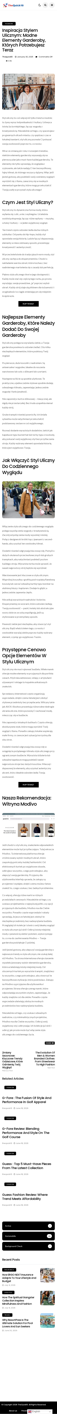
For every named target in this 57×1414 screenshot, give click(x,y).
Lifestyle (8, 1292)
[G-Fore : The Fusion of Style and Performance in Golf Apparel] (28, 1088)
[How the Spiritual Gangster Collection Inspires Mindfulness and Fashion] (47, 1298)
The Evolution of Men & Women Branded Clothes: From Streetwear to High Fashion (44, 1060)
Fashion (9, 24)
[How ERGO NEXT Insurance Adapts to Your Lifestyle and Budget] (47, 1275)
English (36, 1411)
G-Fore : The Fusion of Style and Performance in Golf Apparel (26, 1100)
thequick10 (7, 57)
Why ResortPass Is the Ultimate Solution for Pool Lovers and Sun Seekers (17, 1323)
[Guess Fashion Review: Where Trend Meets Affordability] (28, 1184)
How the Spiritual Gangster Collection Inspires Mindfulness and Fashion (18, 1301)
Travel (7, 1315)
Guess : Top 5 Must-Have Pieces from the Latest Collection (26, 1166)
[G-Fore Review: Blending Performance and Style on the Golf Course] (28, 1118)
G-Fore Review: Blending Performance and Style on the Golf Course (25, 1132)
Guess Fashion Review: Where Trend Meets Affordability (25, 1196)
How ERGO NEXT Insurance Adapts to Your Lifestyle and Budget (19, 1278)
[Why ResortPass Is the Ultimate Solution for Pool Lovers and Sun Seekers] (47, 1320)
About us (13, 1410)
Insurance (9, 1270)
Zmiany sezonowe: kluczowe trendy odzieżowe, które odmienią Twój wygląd (12, 1061)
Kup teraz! (28, 304)
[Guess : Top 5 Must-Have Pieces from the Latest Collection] (28, 1154)
